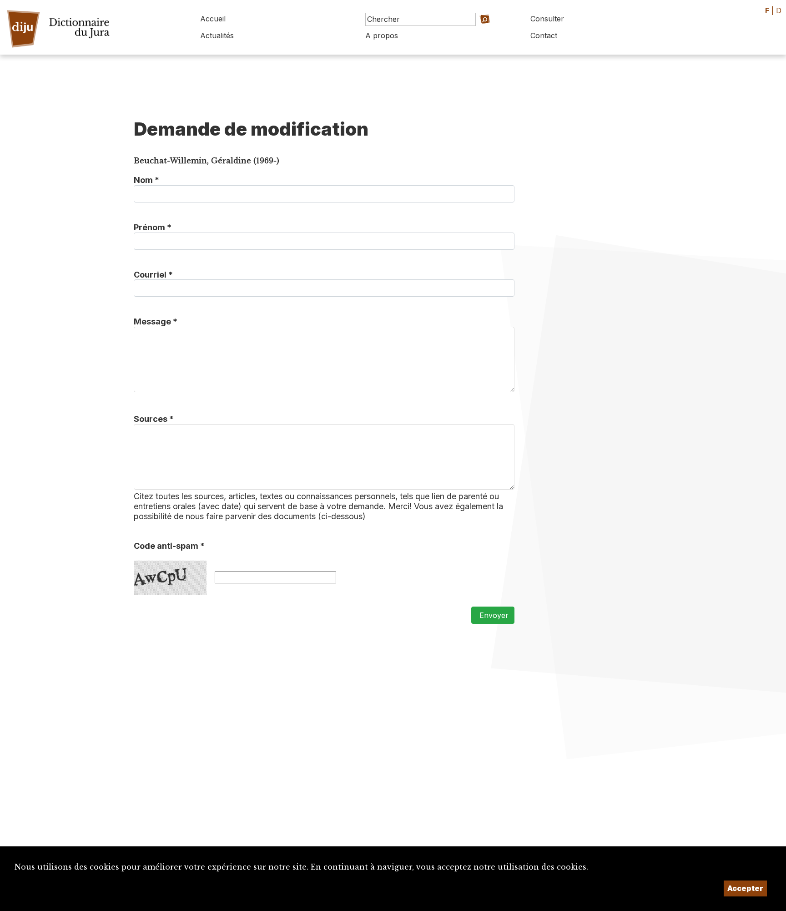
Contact (543, 35)
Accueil (213, 18)
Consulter (547, 18)
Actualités (217, 35)
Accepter (745, 888)
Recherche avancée (474, 32)
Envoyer (493, 615)
